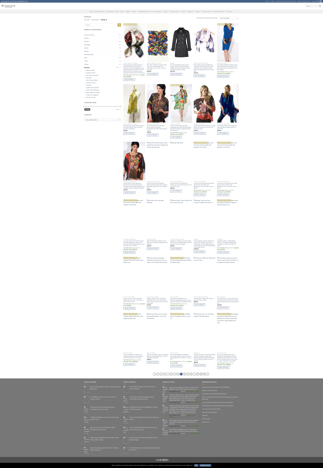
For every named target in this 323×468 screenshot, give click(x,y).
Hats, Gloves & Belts (92, 80)
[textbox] (102, 120)
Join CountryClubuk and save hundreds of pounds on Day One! (220, 398)
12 (191, 374)
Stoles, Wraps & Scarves (93, 92)
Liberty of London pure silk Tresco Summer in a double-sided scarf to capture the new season (181, 242)
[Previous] (154, 374)
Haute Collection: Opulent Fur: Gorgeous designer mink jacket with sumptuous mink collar (133, 356)
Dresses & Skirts (90, 73)
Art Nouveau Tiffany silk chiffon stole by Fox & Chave (203, 299)
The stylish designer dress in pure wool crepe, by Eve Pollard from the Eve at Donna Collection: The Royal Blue (227, 67)
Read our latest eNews (209, 390)
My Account (206, 419)
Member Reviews (144, 11)
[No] (321, 466)
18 (201, 374)
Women (95, 20)
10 (184, 374)
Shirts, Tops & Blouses (92, 90)
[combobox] (102, 120)
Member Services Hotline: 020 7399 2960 (216, 387)
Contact (229, 11)
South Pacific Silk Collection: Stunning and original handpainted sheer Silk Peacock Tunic (157, 128)
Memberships (88, 54)
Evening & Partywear (92, 75)
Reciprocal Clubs (112, 11)
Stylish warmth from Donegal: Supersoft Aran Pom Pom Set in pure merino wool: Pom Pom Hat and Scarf (157, 301)
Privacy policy (205, 465)
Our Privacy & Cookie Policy (211, 409)
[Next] (207, 374)
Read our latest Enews (304, 1)
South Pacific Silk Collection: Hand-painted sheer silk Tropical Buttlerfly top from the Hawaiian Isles (157, 185)
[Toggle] (120, 68)
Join (152, 11)
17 (197, 374)
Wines (86, 64)
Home (267, 1)
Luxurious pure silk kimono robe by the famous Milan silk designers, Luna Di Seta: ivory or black (227, 185)
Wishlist (205, 415)
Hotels (165, 11)
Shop (127, 11)
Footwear (89, 77)
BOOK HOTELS (174, 11)
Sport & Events (99, 11)
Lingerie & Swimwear (92, 87)
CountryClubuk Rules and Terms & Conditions (217, 402)
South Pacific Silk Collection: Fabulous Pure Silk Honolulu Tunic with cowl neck (181, 184)
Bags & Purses (90, 70)
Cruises (197, 11)
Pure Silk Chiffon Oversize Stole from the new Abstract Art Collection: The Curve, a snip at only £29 (156, 67)
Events (86, 38)
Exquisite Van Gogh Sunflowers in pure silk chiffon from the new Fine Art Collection (133, 127)
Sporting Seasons (218, 11)
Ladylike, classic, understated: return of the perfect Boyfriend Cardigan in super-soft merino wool (226, 243)
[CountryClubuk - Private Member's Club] (8, 6)
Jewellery (87, 45)
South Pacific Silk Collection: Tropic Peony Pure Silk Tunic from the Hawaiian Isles (204, 127)
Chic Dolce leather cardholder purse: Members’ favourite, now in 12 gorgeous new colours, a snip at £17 (180, 357)
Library (86, 51)
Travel (121, 11)
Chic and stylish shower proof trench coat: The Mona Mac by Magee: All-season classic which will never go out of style (180, 67)
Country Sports (89, 35)
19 (204, 374)
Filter (87, 109)
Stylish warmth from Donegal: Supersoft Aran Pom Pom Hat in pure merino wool (133, 300)
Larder (86, 48)
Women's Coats (90, 97)
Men (85, 58)
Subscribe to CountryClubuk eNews (286, 1)
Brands (190, 11)
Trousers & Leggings (92, 95)
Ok (196, 465)
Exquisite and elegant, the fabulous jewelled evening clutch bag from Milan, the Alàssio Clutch (181, 300)
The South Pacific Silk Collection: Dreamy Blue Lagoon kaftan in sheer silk (227, 127)
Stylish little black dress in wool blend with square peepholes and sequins (157, 242)
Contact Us (206, 422)
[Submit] (320, 6)
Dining (183, 11)
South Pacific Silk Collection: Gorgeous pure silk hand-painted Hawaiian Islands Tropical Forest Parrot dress (180, 128)
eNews (134, 11)
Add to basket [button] (129, 79)
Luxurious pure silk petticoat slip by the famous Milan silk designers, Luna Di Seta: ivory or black (204, 185)
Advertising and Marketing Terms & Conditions (218, 405)
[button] (317, 1)
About (272, 1)
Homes (86, 41)
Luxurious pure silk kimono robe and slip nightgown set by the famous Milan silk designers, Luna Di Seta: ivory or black (133, 243)
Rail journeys (206, 11)
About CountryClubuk (209, 412)
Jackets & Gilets (90, 82)
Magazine (158, 11)
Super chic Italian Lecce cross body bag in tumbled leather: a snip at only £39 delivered (158, 356)
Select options (176, 74)
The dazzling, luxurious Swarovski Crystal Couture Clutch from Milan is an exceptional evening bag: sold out (228, 301)
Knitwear (88, 85)
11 (187, 374)
